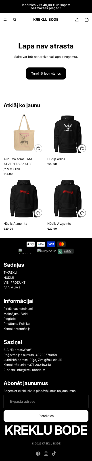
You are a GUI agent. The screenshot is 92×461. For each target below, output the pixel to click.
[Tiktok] (53, 453)
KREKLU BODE (51, 443)
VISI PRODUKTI (15, 282)
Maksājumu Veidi (16, 313)
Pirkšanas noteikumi (18, 308)
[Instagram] (46, 453)
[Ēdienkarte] (5, 20)
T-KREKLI (10, 272)
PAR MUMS (12, 287)
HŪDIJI (9, 277)
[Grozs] (87, 20)
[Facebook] (38, 453)
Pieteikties (46, 416)
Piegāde (10, 319)
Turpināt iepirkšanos (46, 73)
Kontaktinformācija (17, 329)
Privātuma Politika (17, 323)
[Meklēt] (15, 20)
